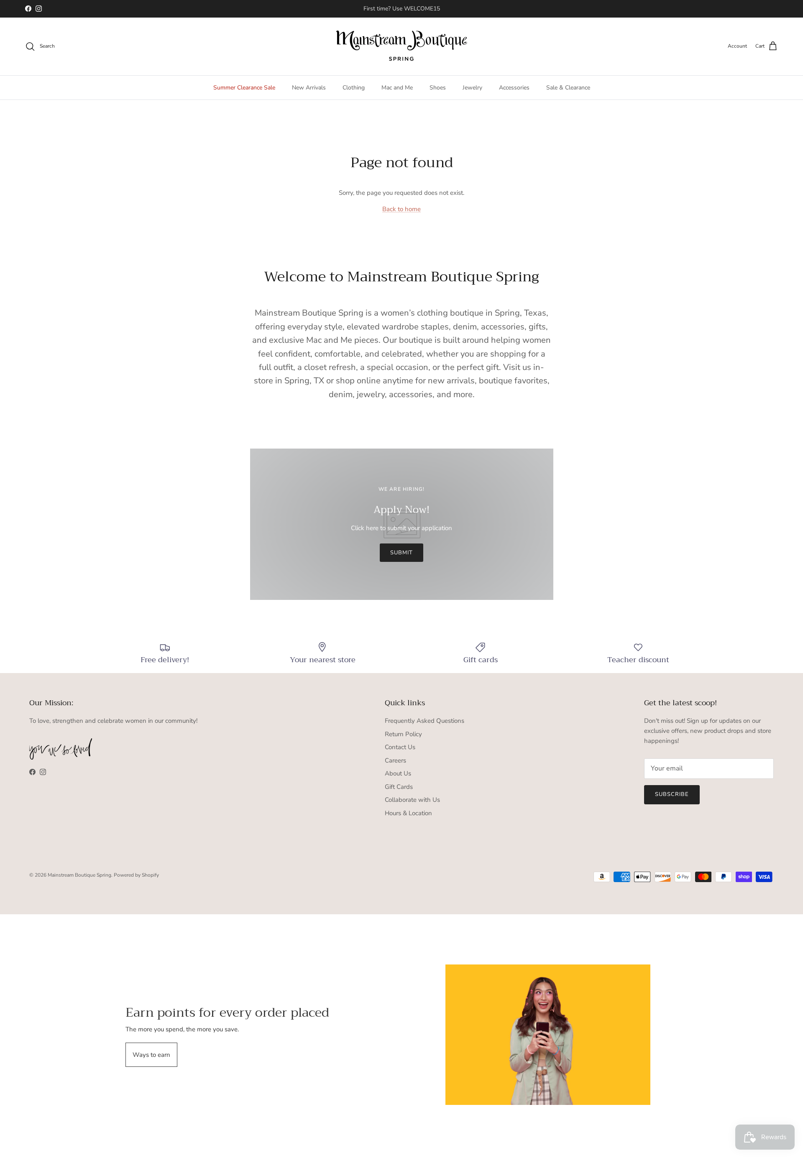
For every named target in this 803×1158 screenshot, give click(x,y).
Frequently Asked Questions (424, 721)
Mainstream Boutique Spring (79, 875)
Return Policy (403, 734)
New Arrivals (309, 88)
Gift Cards (399, 787)
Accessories (514, 88)
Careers (395, 760)
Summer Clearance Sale (244, 88)
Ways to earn (151, 1055)
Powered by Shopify (136, 875)
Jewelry (472, 88)
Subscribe (672, 794)
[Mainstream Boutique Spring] (402, 46)
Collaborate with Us (412, 800)
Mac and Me (397, 88)
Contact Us (400, 747)
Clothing (354, 88)
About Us (398, 773)
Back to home (401, 209)
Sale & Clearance (568, 88)
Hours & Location (408, 813)
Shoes (438, 88)
